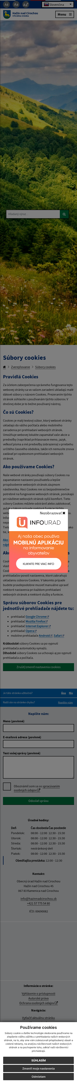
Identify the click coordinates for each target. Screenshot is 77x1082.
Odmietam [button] (39, 1076)
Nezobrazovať (51, 513)
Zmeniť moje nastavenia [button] (38, 1068)
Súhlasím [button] (38, 1060)
